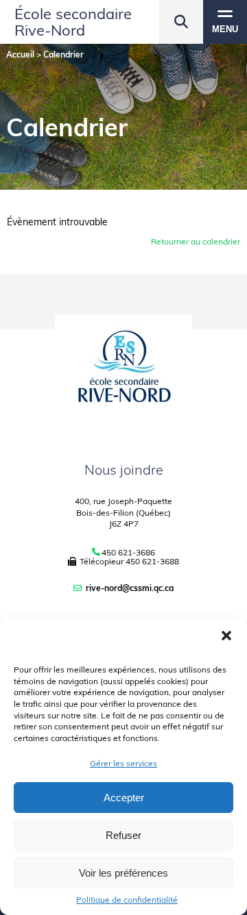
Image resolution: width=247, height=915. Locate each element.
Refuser (123, 835)
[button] (226, 635)
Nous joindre (123, 469)
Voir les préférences (123, 873)
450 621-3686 (128, 552)
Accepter (124, 797)
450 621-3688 (152, 561)
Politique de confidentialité (127, 900)
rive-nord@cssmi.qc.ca (130, 588)
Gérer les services (123, 763)
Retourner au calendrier (195, 241)
